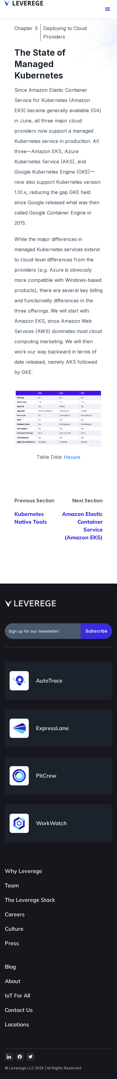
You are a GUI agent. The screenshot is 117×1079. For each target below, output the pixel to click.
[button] (108, 9)
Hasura (72, 457)
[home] (22, 3)
